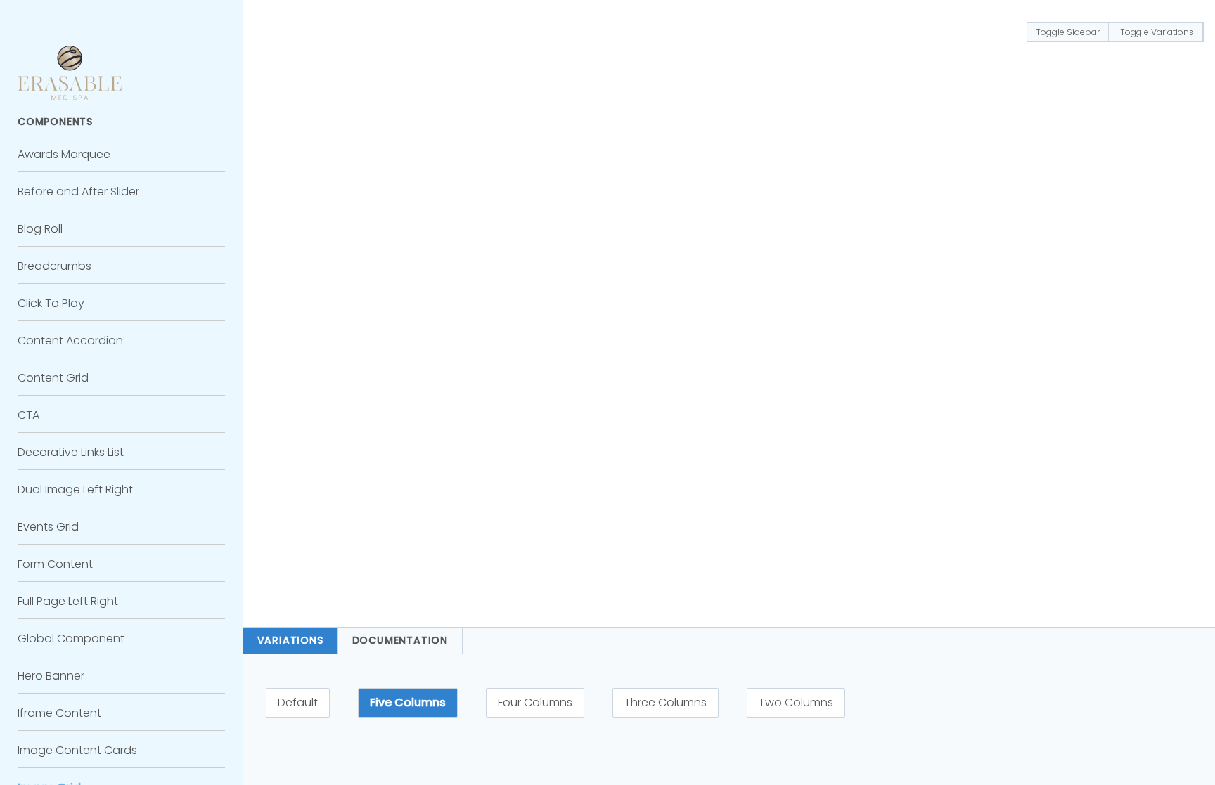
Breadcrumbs (54, 266)
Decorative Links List (71, 452)
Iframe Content (59, 713)
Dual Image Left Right (75, 489)
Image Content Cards (77, 750)
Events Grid (48, 527)
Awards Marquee (64, 154)
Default (298, 702)
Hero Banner (51, 676)
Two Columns (796, 702)
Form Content (55, 564)
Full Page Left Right (68, 601)
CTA (28, 415)
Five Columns (408, 702)
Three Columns (665, 702)
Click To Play (51, 303)
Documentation (400, 640)
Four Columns (535, 702)
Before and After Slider (78, 191)
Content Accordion (70, 340)
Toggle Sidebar (1068, 32)
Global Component (71, 638)
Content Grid (53, 378)
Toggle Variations (1157, 32)
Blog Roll (40, 229)
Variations (290, 640)
